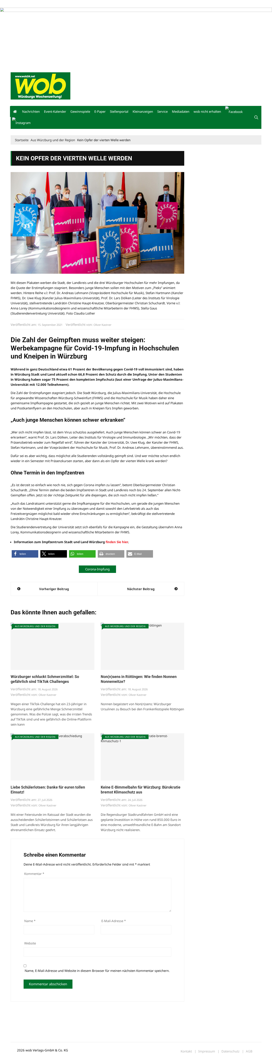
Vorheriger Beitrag (54, 589)
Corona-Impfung (97, 569)
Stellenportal (119, 111)
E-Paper (100, 111)
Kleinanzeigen (143, 111)
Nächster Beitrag (140, 589)
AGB (249, 1051)
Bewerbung (90, 4)
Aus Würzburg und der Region (35, 626)
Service (162, 111)
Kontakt (59, 4)
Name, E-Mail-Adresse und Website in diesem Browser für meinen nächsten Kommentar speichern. (97, 970)
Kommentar (34, 873)
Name (29, 921)
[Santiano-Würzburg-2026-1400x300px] (136, 36)
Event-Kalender (55, 111)
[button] (256, 117)
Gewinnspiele (80, 111)
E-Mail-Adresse (113, 921)
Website (30, 943)
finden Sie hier (117, 542)
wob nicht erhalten (40, 4)
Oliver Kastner (102, 325)
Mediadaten (18, 4)
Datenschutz (230, 1051)
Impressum (73, 4)
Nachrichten (31, 111)
